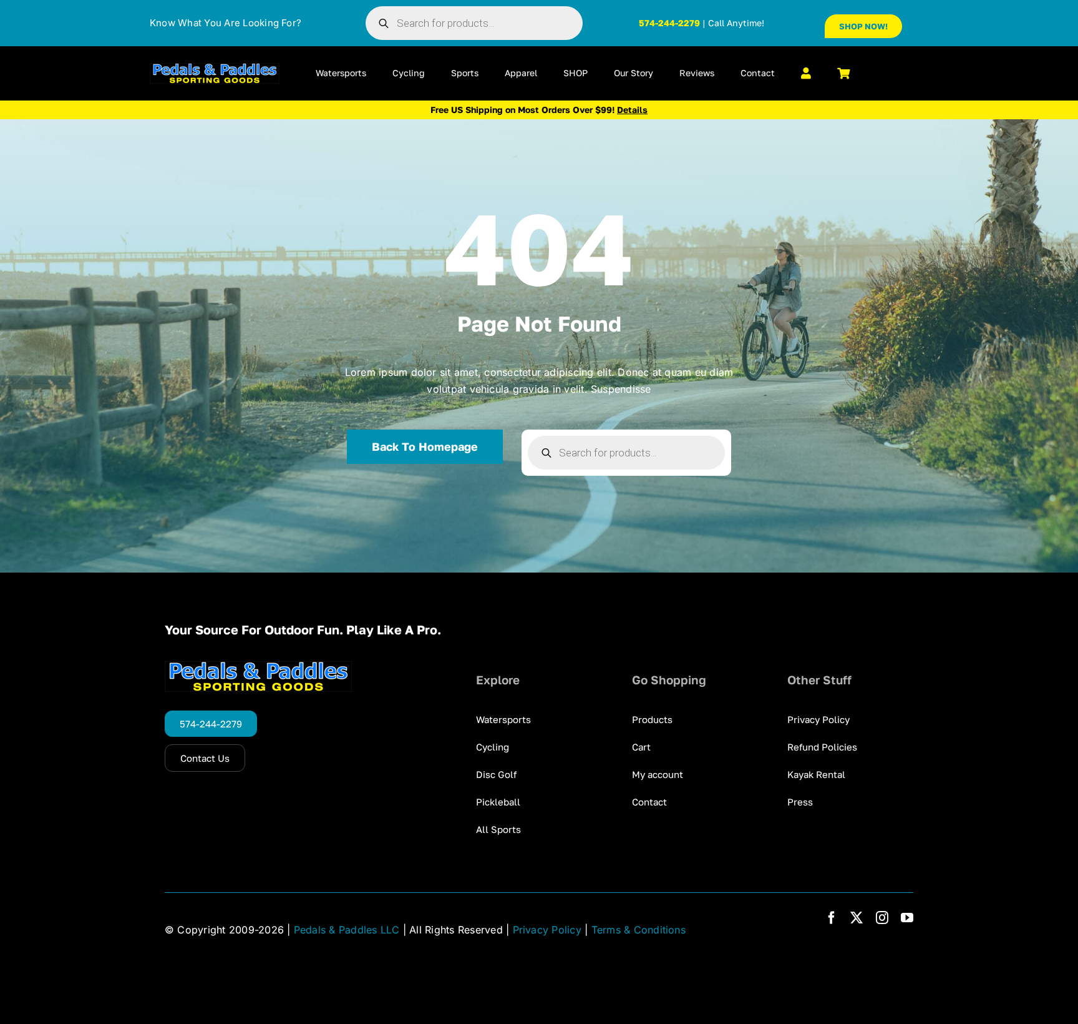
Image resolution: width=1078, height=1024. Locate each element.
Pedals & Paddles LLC (347, 929)
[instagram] (882, 918)
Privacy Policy (547, 929)
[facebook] (831, 918)
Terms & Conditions (638, 929)
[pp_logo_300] (214, 68)
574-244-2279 (669, 22)
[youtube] (907, 918)
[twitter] (856, 918)
